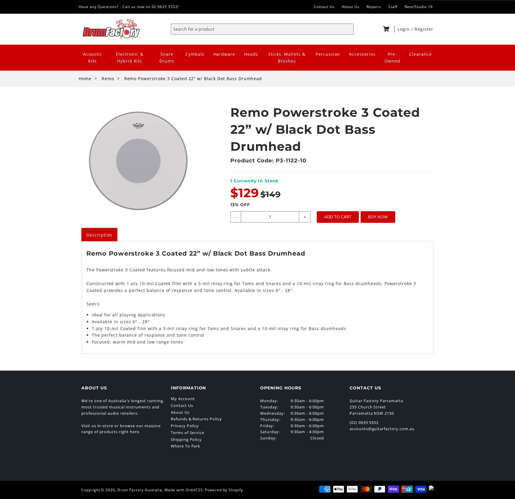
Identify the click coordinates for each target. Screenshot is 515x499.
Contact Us (324, 6)
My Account (183, 398)
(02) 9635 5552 (364, 422)
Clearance (420, 54)
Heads (251, 54)
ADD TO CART (337, 217)
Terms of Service (187, 432)
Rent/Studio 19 (419, 6)
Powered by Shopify (224, 489)
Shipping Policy (186, 439)
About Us (350, 6)
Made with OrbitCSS (184, 489)
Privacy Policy (185, 425)
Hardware (224, 54)
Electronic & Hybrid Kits (129, 57)
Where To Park (185, 446)
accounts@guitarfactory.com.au (382, 428)
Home (85, 78)
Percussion (328, 54)
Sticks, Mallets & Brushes (286, 57)
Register (424, 29)
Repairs (374, 6)
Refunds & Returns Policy (196, 419)
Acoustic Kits (92, 57)
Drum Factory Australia (139, 489)
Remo (108, 78)
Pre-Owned (392, 57)
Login (404, 29)
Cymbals (194, 54)
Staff (393, 6)
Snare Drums (166, 57)
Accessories (362, 54)
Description (99, 235)
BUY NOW (378, 217)
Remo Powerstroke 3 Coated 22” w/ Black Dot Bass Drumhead (193, 78)
